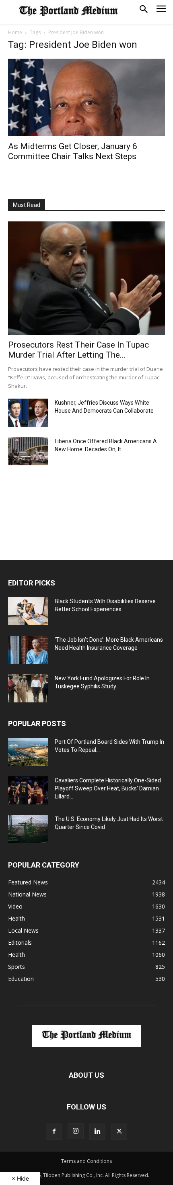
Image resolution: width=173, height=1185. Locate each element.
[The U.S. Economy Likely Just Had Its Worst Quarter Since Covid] (28, 829)
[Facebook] (54, 1132)
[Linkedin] (97, 1132)
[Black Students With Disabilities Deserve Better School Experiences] (28, 611)
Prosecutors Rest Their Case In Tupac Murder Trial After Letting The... (78, 350)
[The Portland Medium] (68, 12)
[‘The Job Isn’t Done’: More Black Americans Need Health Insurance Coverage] (28, 650)
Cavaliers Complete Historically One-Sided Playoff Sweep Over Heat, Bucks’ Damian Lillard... (108, 788)
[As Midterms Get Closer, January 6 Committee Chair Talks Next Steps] (86, 97)
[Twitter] (119, 1132)
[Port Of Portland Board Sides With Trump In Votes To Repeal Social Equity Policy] (28, 752)
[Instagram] (76, 1131)
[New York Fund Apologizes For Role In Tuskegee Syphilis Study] (28, 688)
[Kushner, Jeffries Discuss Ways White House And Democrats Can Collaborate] (28, 413)
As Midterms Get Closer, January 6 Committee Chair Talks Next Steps (72, 151)
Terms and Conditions (86, 1161)
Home (15, 32)
